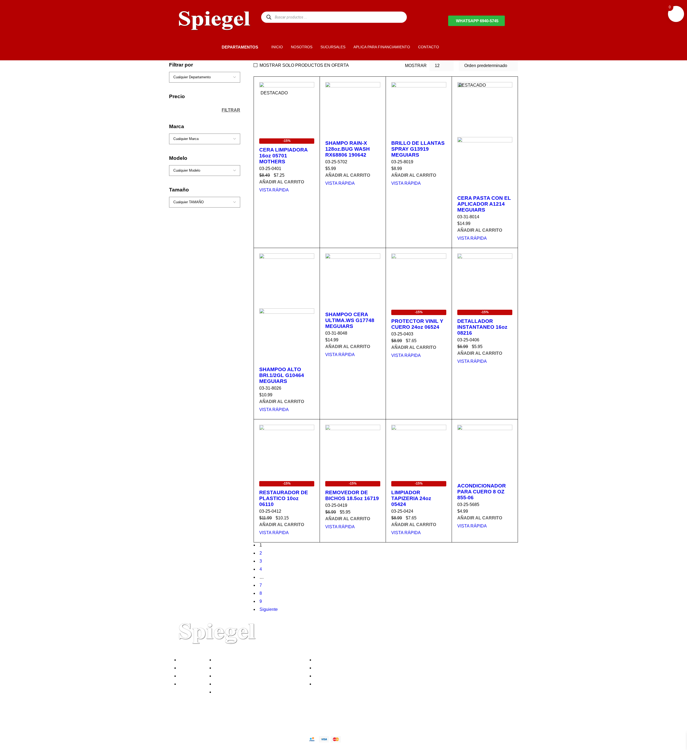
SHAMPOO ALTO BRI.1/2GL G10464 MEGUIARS (281, 375)
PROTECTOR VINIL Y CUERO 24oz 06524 (417, 324)
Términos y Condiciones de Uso (246, 684)
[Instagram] (210, 720)
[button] (212, 47)
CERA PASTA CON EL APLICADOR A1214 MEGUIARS (484, 204)
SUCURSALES (332, 47)
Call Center (226, 692)
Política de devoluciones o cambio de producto (259, 668)
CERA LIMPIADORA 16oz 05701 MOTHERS (283, 155)
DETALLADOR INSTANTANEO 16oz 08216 (482, 327)
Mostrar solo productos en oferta (304, 65)
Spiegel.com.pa (218, 738)
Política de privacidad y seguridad (247, 659)
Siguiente (269, 609)
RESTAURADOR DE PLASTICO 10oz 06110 (283, 498)
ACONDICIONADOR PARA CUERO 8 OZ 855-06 (481, 491)
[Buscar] (268, 17)
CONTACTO (428, 47)
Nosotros (189, 659)
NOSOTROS (301, 47)
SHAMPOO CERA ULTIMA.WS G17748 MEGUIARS (349, 320)
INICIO (277, 47)
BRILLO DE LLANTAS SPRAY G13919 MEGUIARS (418, 149)
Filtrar (231, 110)
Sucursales (191, 668)
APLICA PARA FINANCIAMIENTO (381, 47)
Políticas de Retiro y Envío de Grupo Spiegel (257, 676)
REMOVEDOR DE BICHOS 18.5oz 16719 (352, 495)
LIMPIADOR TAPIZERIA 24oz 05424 (411, 498)
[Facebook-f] (181, 720)
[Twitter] (195, 720)
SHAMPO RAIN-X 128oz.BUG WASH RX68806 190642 (347, 149)
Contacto (189, 684)
